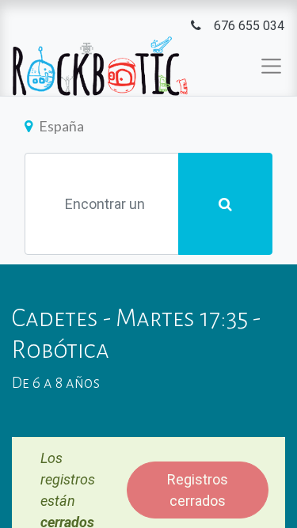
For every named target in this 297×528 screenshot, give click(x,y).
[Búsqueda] (225, 204)
